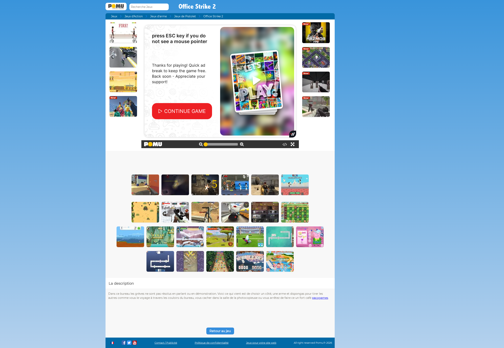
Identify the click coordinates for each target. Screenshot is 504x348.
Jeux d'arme (158, 16)
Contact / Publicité (166, 342)
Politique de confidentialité (212, 342)
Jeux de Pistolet (185, 16)
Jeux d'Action (134, 16)
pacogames (320, 298)
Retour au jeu (220, 331)
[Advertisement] (220, 162)
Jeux (114, 16)
